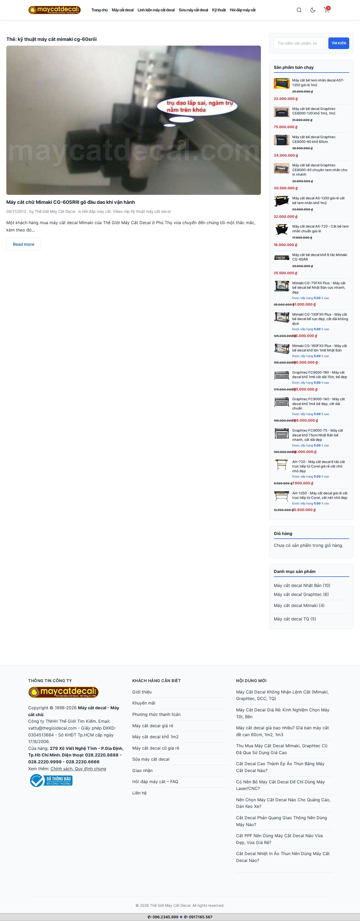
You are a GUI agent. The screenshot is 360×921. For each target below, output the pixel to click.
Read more (23, 244)
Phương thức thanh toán (156, 714)
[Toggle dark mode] (313, 10)
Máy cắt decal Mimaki (296, 605)
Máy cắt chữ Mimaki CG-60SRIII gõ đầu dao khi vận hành (70, 202)
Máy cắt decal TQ (291, 618)
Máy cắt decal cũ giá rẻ (155, 748)
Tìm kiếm (339, 43)
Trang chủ (99, 10)
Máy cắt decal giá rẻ (152, 725)
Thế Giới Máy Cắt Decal (55, 211)
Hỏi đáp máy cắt (242, 10)
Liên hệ (139, 792)
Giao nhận (142, 770)
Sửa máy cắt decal (193, 10)
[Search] (299, 10)
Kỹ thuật (219, 10)
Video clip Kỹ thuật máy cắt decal (142, 211)
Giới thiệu (142, 692)
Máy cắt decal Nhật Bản (298, 585)
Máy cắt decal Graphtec (298, 594)
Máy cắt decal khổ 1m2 (155, 736)
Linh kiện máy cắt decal (156, 10)
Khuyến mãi (143, 703)
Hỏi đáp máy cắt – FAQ (155, 781)
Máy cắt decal (122, 10)
